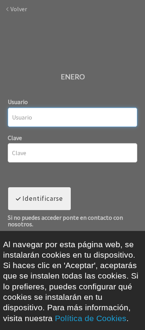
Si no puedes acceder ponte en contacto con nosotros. (65, 221)
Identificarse (42, 198)
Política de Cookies (90, 318)
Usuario (18, 102)
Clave (15, 138)
